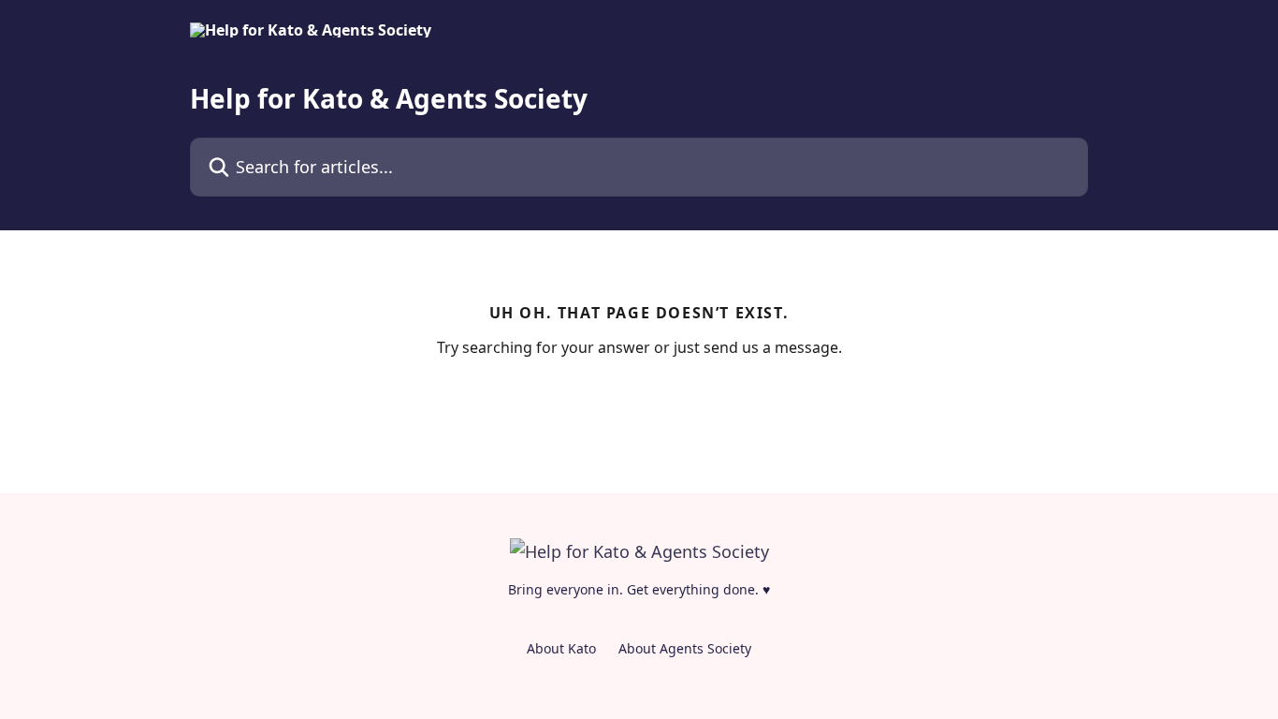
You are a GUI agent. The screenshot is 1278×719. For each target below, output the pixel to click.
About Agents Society (684, 648)
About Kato (561, 648)
